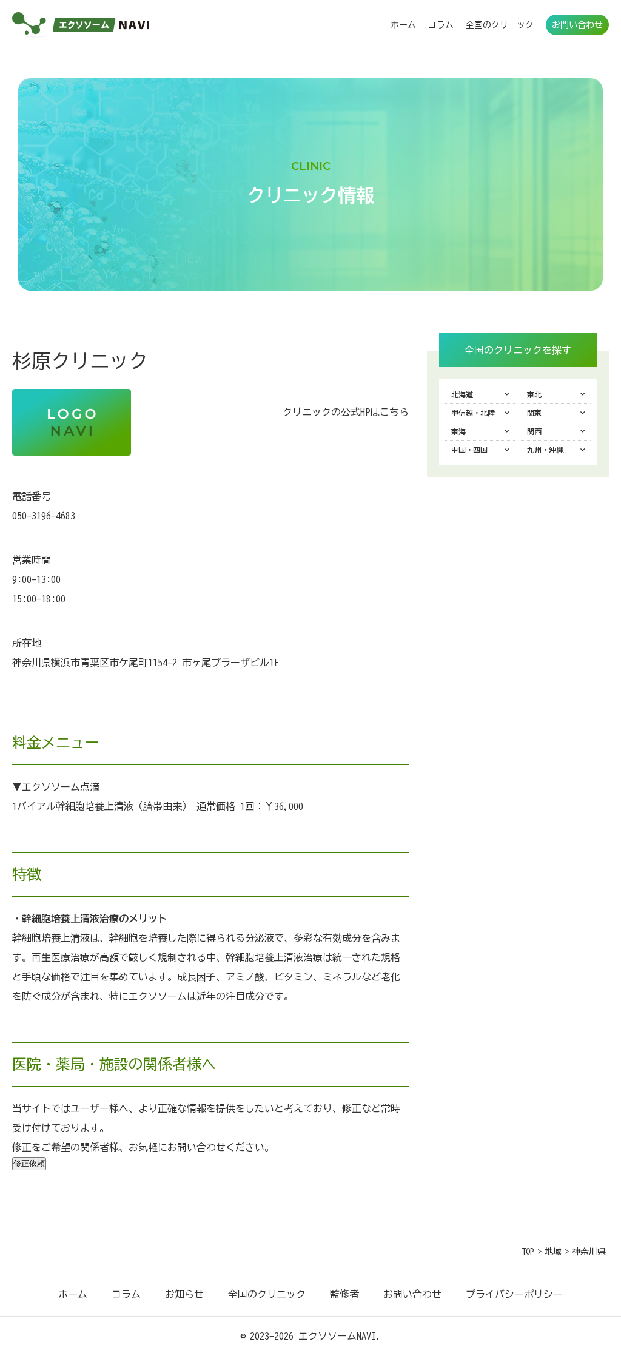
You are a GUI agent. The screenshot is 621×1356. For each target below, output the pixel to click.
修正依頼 (29, 1163)
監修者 (344, 1294)
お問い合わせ (577, 25)
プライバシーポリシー (514, 1294)
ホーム (403, 25)
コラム (441, 25)
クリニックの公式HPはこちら (346, 412)
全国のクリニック (500, 25)
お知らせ (184, 1294)
